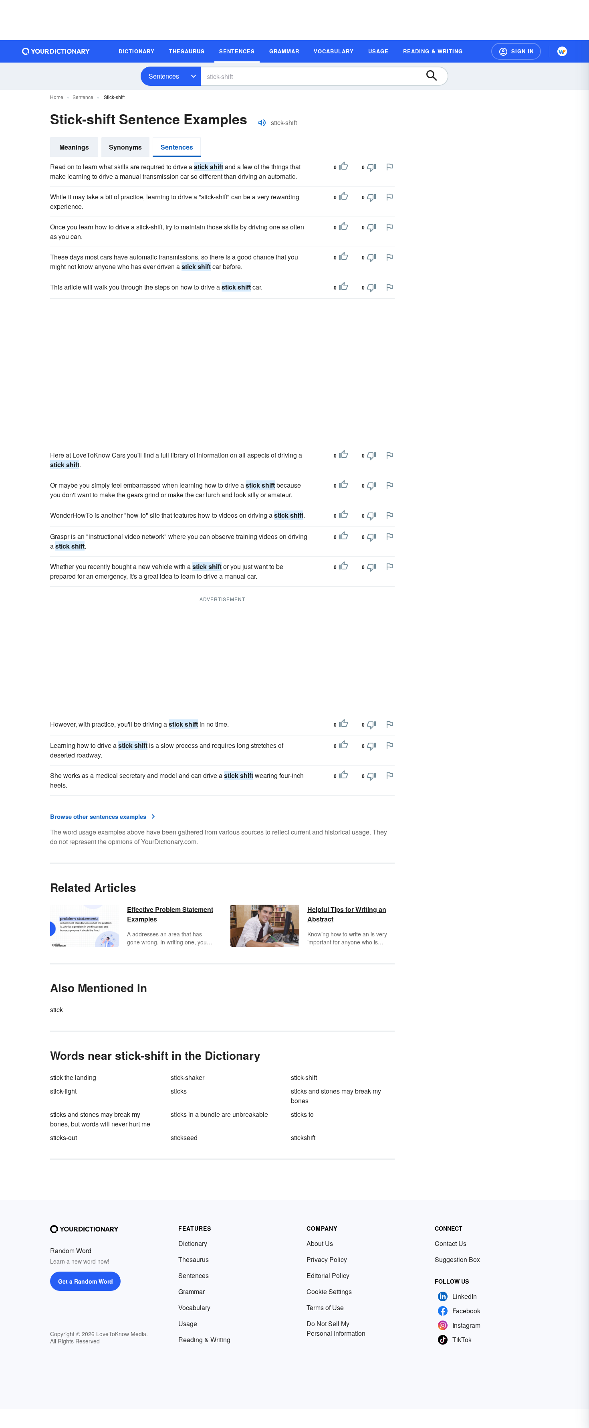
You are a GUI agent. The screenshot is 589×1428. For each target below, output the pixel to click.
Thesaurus (193, 1259)
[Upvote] (343, 167)
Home (56, 96)
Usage (187, 1323)
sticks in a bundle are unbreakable (219, 1114)
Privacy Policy (327, 1259)
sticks (179, 1091)
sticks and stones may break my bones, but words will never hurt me (100, 1119)
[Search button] (436, 76)
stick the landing (73, 1077)
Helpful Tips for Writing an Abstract (346, 914)
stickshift (303, 1137)
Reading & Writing (204, 1339)
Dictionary (192, 1243)
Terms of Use (325, 1307)
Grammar (191, 1291)
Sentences (164, 76)
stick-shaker (187, 1077)
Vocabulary (194, 1307)
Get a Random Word (85, 1281)
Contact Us (450, 1243)
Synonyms (125, 147)
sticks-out (63, 1137)
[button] (516, 51)
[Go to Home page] (56, 51)
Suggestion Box (457, 1259)
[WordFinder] (562, 51)
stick (56, 1009)
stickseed (184, 1137)
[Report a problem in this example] (389, 167)
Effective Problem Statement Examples (170, 914)
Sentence (83, 96)
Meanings (74, 147)
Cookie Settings (329, 1291)
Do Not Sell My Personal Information (336, 1328)
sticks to (302, 1114)
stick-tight (63, 1091)
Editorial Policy (328, 1275)
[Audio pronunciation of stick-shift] (262, 123)
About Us (320, 1243)
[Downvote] (371, 167)
